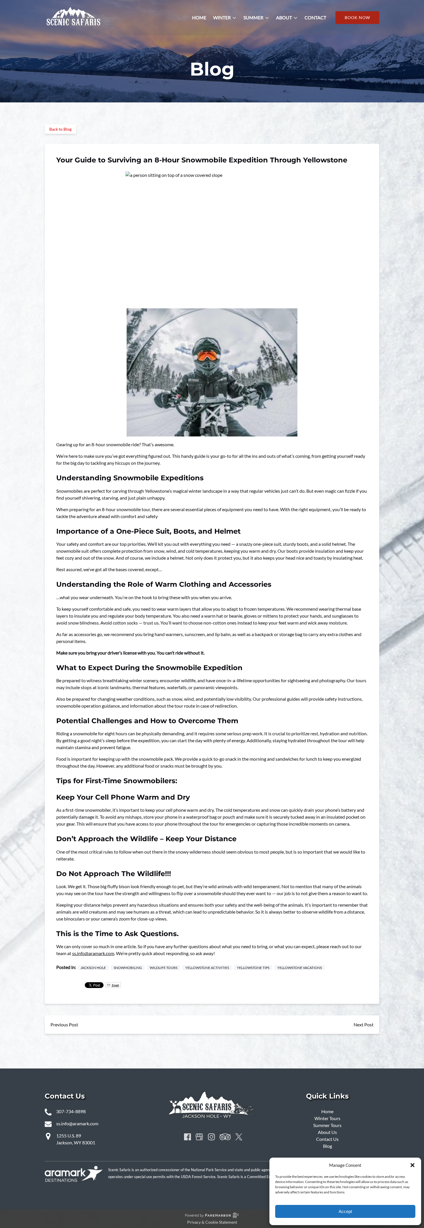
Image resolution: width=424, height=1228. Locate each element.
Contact (315, 17)
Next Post (364, 1024)
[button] (412, 1165)
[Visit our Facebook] (187, 1136)
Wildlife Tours (163, 967)
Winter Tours (327, 1118)
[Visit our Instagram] (211, 1136)
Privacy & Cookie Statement (212, 1222)
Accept (345, 1211)
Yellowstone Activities (207, 967)
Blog (327, 1146)
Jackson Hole (93, 967)
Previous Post (64, 1024)
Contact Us (327, 1139)
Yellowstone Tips (253, 967)
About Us (327, 1132)
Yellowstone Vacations (299, 967)
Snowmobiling (128, 967)
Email (115, 985)
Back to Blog (60, 129)
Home (199, 17)
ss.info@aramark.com (93, 953)
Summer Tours (327, 1125)
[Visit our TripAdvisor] (225, 1136)
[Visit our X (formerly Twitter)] (238, 1136)
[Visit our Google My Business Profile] (199, 1136)
